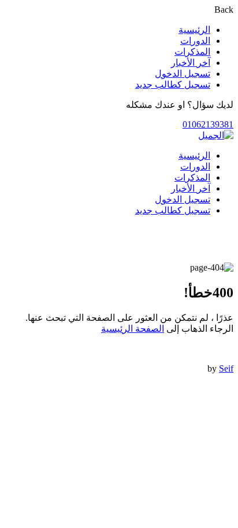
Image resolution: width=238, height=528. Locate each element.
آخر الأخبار (190, 63)
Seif (226, 368)
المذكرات (192, 52)
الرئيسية (194, 30)
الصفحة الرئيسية (132, 329)
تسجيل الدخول (182, 73)
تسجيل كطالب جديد (172, 84)
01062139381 (208, 124)
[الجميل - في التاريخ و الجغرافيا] (215, 135)
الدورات (195, 41)
